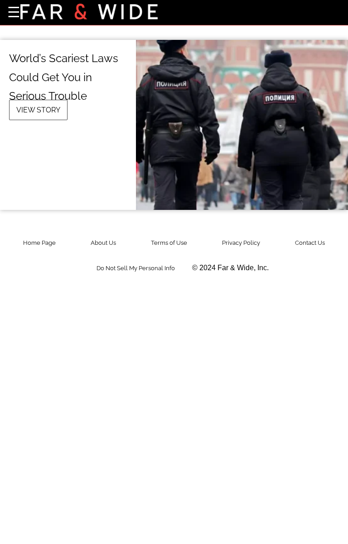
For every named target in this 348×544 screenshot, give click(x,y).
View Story (38, 110)
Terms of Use (169, 242)
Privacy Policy (241, 242)
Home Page (39, 242)
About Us (103, 242)
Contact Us (310, 242)
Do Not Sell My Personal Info (136, 268)
